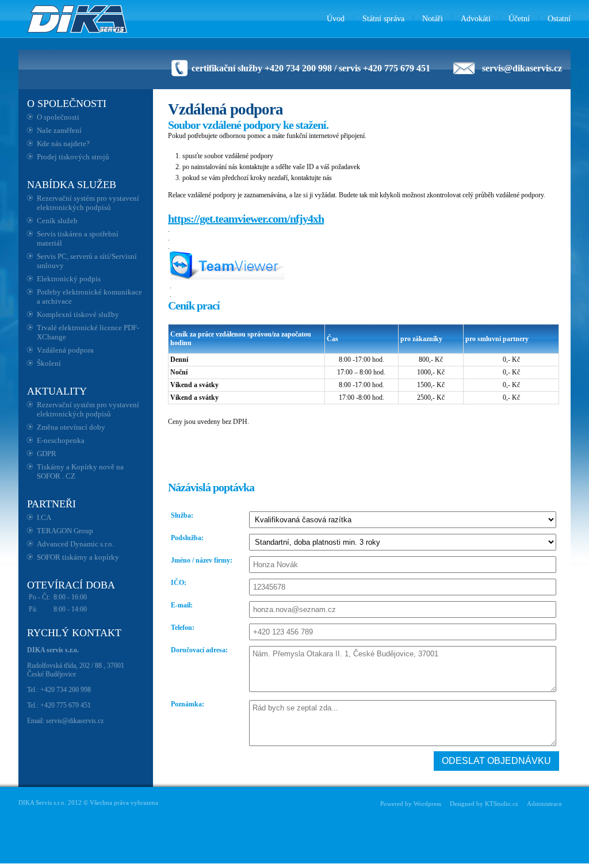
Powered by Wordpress (410, 803)
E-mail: (182, 605)
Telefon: (182, 628)
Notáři (432, 18)
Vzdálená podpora (65, 350)
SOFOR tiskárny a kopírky (78, 557)
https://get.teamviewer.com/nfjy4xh (246, 218)
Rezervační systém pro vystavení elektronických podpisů (88, 203)
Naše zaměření (59, 130)
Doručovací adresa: (199, 650)
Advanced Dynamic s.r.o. (75, 544)
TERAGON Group (65, 530)
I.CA (44, 517)
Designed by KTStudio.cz (484, 803)
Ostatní (559, 18)
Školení (49, 363)
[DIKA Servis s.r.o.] (78, 18)
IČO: (178, 583)
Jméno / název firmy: (201, 560)
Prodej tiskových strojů (73, 156)
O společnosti (58, 117)
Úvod (336, 18)
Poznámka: (187, 704)
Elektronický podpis (69, 278)
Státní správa (383, 18)
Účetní (519, 18)
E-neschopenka (61, 440)
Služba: (182, 515)
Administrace (544, 803)
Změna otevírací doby (71, 427)
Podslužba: (187, 538)
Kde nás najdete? (63, 143)
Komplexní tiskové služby (78, 314)
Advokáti (476, 18)
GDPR (46, 453)
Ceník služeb (57, 220)
